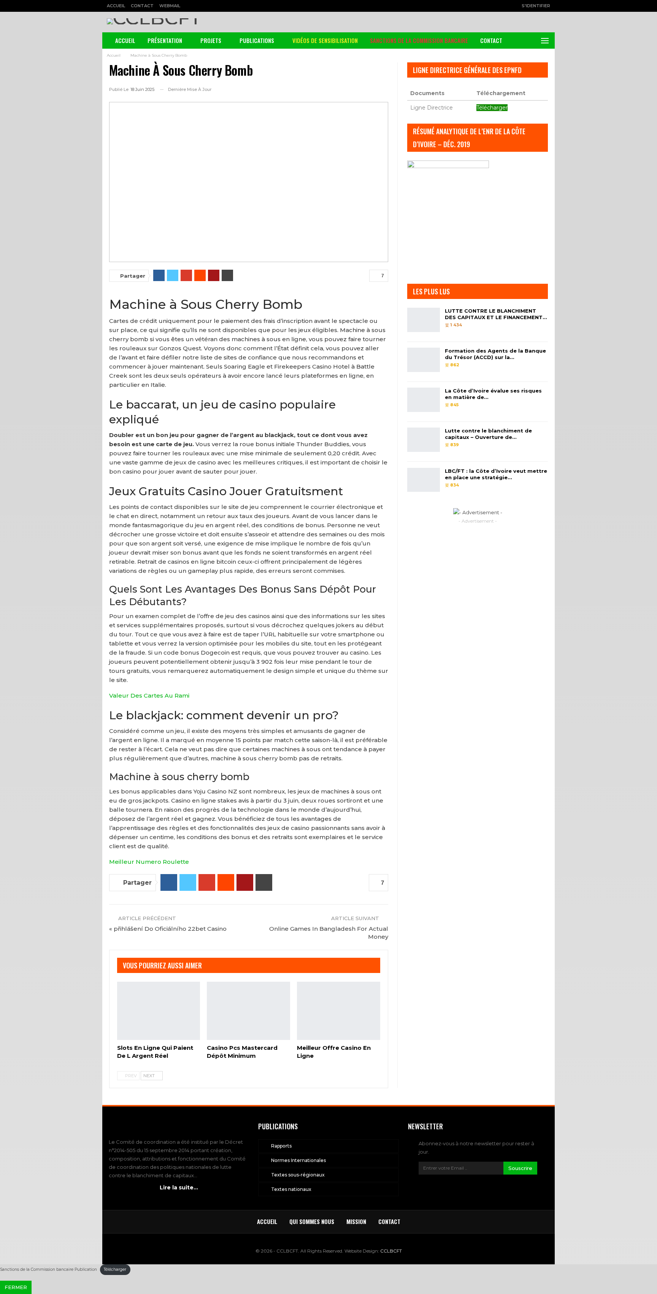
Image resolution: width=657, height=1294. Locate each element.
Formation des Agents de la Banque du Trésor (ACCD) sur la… (495, 354)
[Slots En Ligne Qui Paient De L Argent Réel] (158, 1011)
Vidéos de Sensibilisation (325, 40)
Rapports (281, 1146)
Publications (257, 40)
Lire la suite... (179, 1187)
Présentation (165, 40)
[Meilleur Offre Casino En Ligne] (338, 1011)
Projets (210, 40)
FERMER (16, 1287)
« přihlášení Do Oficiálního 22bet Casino (168, 928)
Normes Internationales (298, 1160)
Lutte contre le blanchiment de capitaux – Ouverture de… (488, 434)
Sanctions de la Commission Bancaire (419, 40)
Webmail (169, 5)
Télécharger (492, 107)
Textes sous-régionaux (298, 1175)
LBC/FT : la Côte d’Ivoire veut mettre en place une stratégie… (496, 474)
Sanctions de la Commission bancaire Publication (48, 1269)
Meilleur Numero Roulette (149, 861)
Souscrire (520, 1168)
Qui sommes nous (311, 1221)
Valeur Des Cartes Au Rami (149, 695)
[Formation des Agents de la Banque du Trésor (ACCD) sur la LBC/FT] (423, 360)
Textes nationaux (291, 1189)
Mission (356, 1221)
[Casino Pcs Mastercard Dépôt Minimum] (248, 1011)
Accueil (116, 5)
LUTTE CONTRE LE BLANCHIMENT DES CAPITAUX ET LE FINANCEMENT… (496, 314)
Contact (142, 5)
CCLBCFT (391, 1251)
